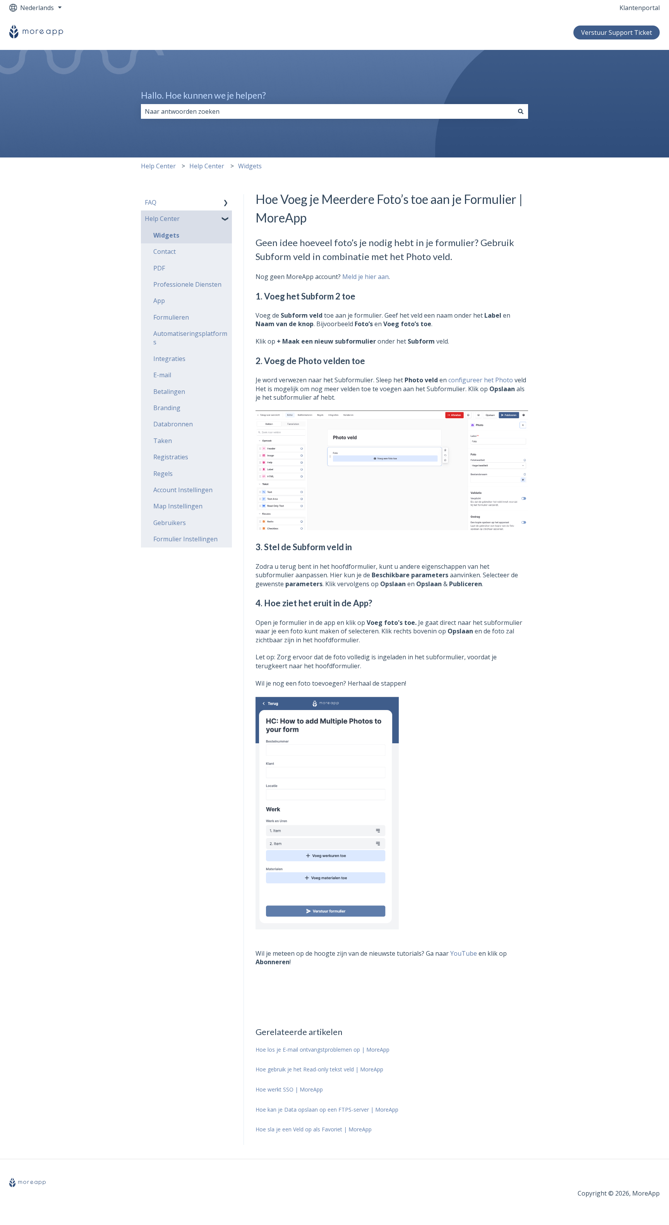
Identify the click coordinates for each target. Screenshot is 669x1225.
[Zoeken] (520, 111)
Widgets (250, 166)
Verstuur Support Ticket (616, 32)
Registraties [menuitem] (170, 457)
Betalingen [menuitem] (169, 391)
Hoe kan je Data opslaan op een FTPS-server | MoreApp (327, 1109)
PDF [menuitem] (159, 268)
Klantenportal (639, 7)
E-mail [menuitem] (162, 375)
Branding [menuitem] (166, 408)
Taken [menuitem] (162, 440)
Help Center (158, 166)
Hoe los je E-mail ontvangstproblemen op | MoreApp (322, 1049)
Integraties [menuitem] (169, 358)
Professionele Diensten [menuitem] (187, 284)
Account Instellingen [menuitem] (183, 490)
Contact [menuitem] (164, 251)
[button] (226, 203)
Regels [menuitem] (163, 473)
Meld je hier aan (365, 276)
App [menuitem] (159, 300)
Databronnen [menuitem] (173, 424)
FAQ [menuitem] (150, 202)
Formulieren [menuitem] (171, 317)
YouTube (463, 953)
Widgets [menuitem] (166, 235)
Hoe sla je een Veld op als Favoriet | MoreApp (314, 1129)
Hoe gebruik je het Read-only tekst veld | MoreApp (319, 1069)
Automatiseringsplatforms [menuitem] (190, 337)
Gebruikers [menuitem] (169, 522)
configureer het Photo (480, 380)
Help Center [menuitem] (162, 218)
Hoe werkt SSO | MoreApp (289, 1089)
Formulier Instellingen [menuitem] (185, 539)
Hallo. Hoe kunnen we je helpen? (203, 95)
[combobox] (327, 111)
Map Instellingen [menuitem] (177, 506)
